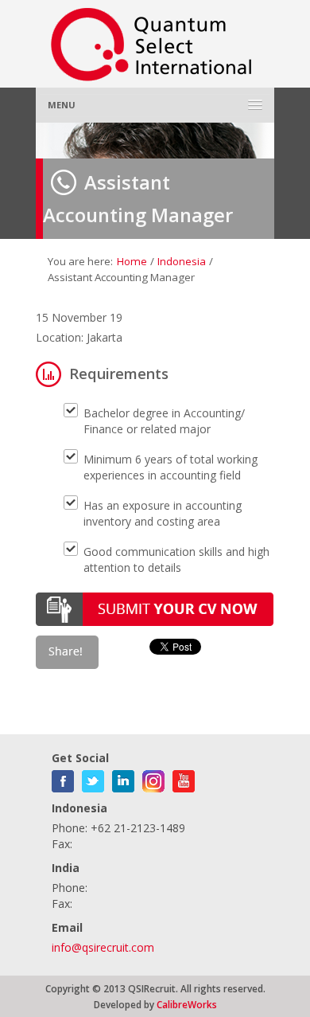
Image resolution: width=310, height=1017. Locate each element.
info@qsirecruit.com (103, 947)
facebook (63, 778)
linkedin (123, 778)
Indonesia (181, 261)
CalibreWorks (187, 1004)
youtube (183, 778)
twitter (93, 778)
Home (132, 261)
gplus (153, 778)
